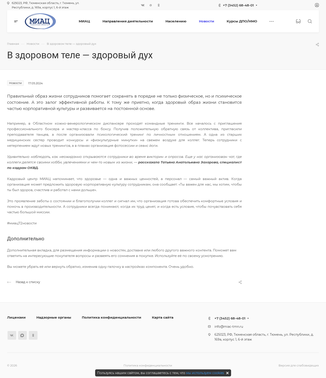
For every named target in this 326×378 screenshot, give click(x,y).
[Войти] (317, 5)
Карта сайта (162, 317)
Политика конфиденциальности (111, 317)
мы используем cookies (205, 373)
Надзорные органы (53, 317)
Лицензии (16, 317)
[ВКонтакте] (142, 5)
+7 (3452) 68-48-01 (238, 5)
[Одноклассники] (158, 5)
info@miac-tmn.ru (228, 327)
